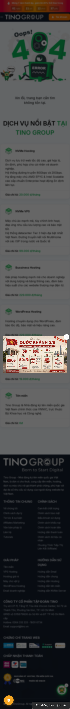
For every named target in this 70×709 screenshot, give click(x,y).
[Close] (66, 337)
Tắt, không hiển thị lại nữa (51, 705)
